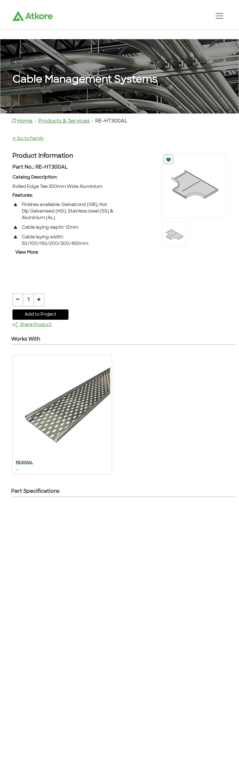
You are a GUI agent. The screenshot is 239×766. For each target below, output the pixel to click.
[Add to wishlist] (168, 159)
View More (26, 252)
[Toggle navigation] (219, 16)
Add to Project (40, 314)
